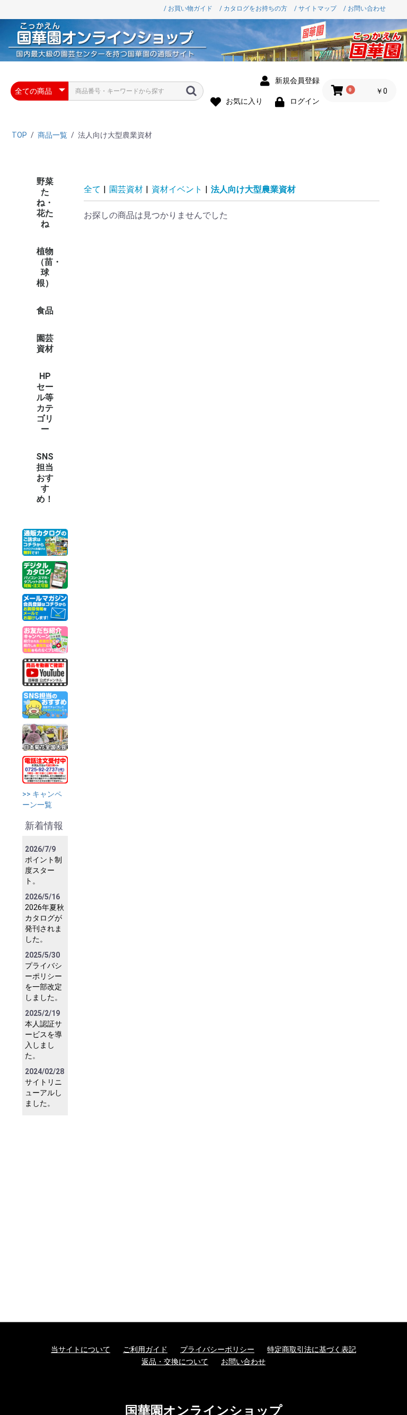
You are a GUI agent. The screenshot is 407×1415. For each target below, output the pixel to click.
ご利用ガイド (145, 1349)
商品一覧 (52, 135)
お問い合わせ (243, 1361)
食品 (45, 310)
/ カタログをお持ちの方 (253, 8)
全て (92, 189)
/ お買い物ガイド (188, 8)
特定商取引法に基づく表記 (311, 1349)
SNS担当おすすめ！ (45, 478)
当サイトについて (80, 1349)
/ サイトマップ (315, 8)
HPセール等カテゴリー (45, 402)
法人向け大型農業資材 (253, 189)
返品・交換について (174, 1361)
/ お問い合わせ (364, 8)
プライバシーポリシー (217, 1349)
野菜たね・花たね (45, 202)
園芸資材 (45, 343)
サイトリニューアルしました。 (43, 1092)
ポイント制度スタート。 (43, 870)
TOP (19, 135)
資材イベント (177, 189)
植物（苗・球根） (48, 267)
